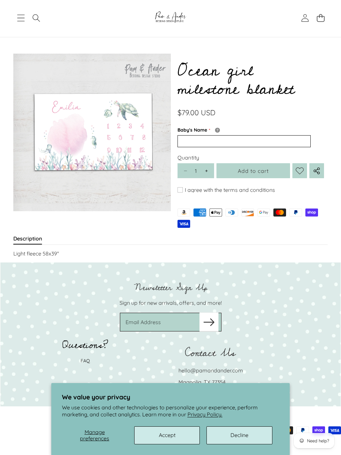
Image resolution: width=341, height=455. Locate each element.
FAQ (85, 361)
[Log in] (304, 18)
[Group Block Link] (170, 334)
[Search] (36, 18)
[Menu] (20, 18)
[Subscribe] (208, 322)
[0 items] (320, 18)
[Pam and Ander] (171, 18)
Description (27, 238)
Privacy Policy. (204, 414)
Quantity (188, 157)
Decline (239, 435)
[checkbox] (226, 190)
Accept (167, 435)
